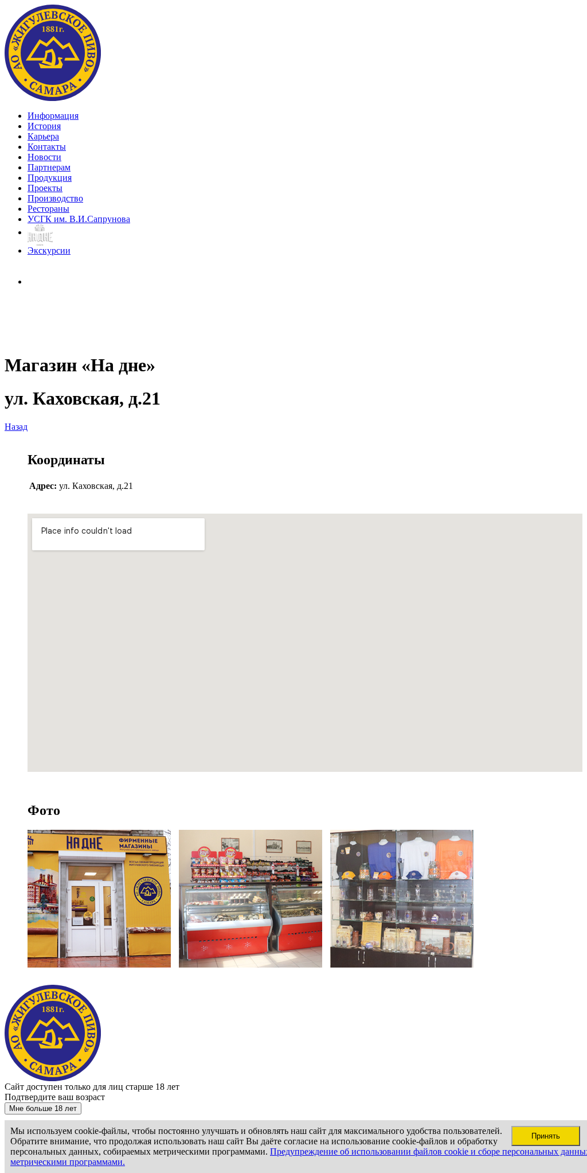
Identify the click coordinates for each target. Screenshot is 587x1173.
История (44, 126)
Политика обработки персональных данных (49, 321)
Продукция (50, 177)
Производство (55, 198)
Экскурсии (49, 250)
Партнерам (49, 167)
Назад (16, 427)
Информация (53, 116)
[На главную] (53, 98)
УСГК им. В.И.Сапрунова (79, 219)
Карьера (43, 136)
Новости (44, 157)
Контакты (47, 147)
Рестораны (48, 208)
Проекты (45, 188)
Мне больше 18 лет (43, 1108)
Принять (545, 1136)
